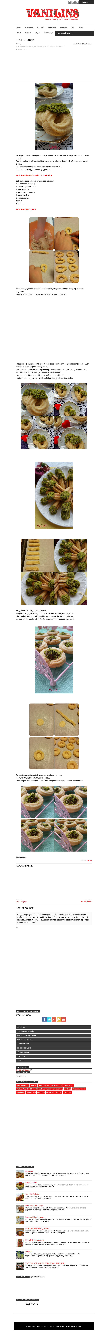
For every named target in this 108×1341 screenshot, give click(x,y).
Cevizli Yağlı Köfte (32, 1194)
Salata (80, 27)
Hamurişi (40, 27)
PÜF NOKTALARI (23, 1052)
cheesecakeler (77, 1089)
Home (18, 27)
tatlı (57, 1092)
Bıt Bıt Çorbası (86, 902)
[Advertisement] (54, 66)
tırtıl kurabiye (49, 46)
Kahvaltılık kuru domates (34, 1240)
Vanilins (37, 1326)
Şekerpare (29, 1171)
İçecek (18, 33)
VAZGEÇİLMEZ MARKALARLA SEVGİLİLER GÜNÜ (45, 1263)
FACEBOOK (69, 2)
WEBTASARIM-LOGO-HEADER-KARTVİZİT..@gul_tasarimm (64, 1326)
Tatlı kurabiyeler (41, 46)
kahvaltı (29, 1092)
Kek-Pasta (52, 27)
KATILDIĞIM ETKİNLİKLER (26, 1035)
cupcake (20, 1092)
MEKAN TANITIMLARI (25, 1040)
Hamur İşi (42, 1085)
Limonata (28, 1252)
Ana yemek (21, 1085)
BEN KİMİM (21, 1027)
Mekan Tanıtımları (53, 1089)
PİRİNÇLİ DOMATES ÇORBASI (37, 1229)
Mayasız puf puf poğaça (34, 1206)
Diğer (37, 33)
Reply (19, 44)
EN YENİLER (63, 33)
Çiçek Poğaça (21, 902)
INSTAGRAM (73, 2)
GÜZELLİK (21, 1060)
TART (66, 1089)
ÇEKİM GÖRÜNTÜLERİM (25, 1031)
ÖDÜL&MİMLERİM (23, 1044)
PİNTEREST (77, 2)
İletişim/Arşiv (48, 33)
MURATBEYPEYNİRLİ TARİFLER (30, 1089)
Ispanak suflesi (31, 1182)
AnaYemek (29, 27)
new (35, 46)
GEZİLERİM (21, 1056)
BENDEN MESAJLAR (24, 1048)
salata (48, 1092)
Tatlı (72, 27)
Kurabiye (63, 27)
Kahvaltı (28, 33)
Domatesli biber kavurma (34, 1217)
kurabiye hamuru (28, 46)
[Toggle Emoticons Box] (17, 927)
